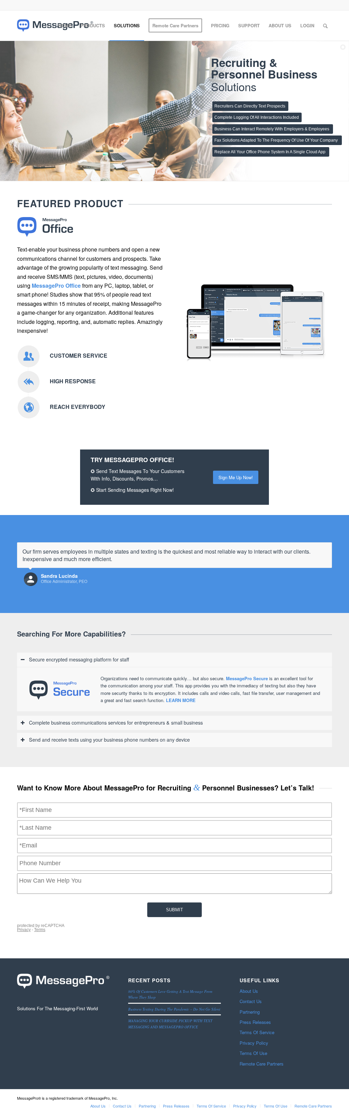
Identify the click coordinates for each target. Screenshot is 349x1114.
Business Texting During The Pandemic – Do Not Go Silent (174, 1009)
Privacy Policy (254, 1043)
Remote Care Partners (262, 1063)
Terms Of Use (253, 1053)
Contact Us (251, 1001)
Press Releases (255, 1022)
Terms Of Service (257, 1032)
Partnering (250, 1012)
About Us (249, 991)
